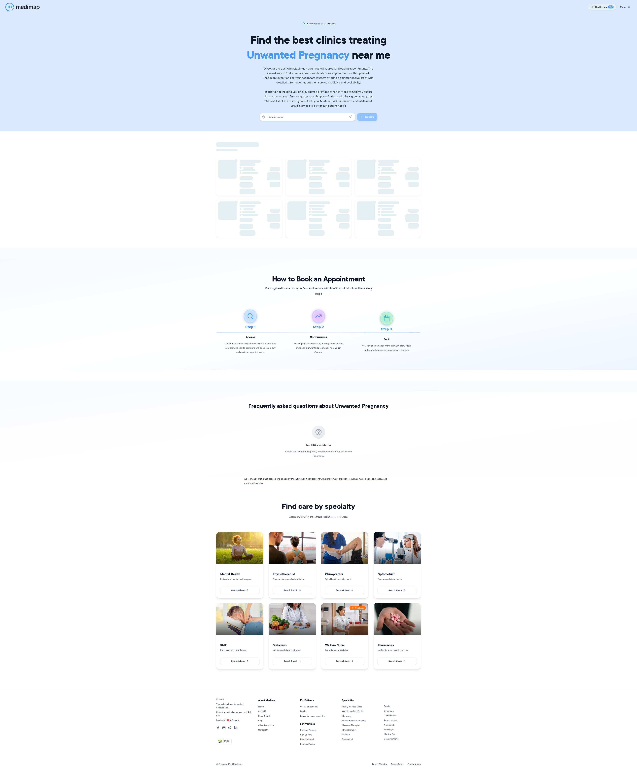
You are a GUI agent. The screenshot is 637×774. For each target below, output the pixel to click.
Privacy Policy (397, 764)
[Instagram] (224, 727)
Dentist (387, 706)
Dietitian (346, 734)
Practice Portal (307, 739)
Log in (303, 711)
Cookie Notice (414, 764)
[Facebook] (218, 727)
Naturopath (389, 725)
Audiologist (389, 729)
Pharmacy (346, 716)
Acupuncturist (390, 720)
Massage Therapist (351, 725)
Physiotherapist (349, 730)
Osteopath (389, 711)
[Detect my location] (351, 117)
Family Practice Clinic (352, 706)
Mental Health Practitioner (354, 720)
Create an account (309, 706)
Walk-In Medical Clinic (352, 711)
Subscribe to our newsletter (312, 716)
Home (261, 706)
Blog (260, 720)
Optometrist (347, 739)
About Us (262, 711)
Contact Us (263, 730)
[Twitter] (230, 727)
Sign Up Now (306, 734)
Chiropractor (390, 715)
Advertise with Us (266, 725)
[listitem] (239, 565)
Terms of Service (379, 764)
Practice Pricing (307, 744)
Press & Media (264, 716)
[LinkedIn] (236, 727)
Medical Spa (389, 734)
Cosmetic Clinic (391, 738)
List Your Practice (308, 730)
